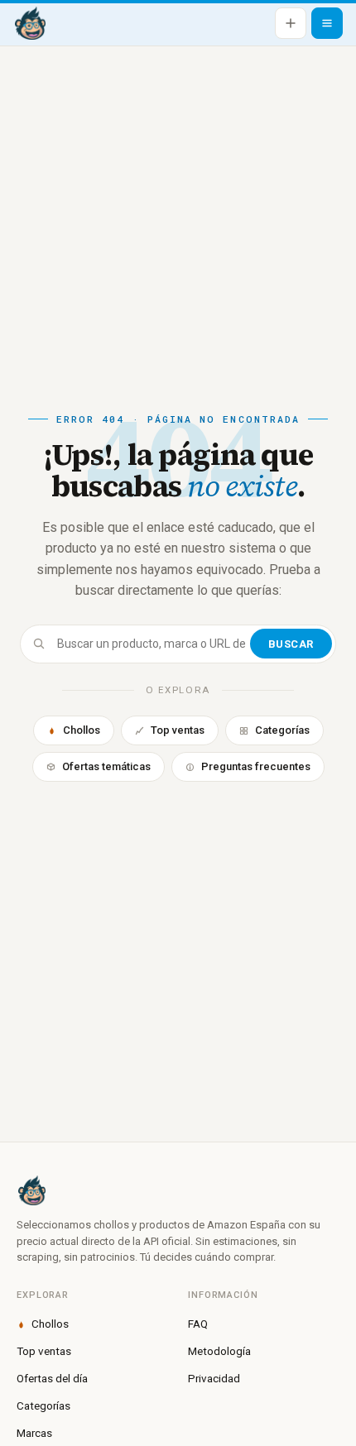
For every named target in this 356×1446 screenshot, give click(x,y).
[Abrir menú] (327, 23)
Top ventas (177, 730)
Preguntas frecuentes (255, 766)
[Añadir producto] (290, 23)
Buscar (291, 644)
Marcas (34, 1432)
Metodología (219, 1350)
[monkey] (178, 1190)
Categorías (282, 730)
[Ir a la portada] (29, 23)
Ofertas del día (52, 1378)
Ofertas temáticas (106, 766)
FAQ (198, 1323)
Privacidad (214, 1378)
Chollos (81, 730)
